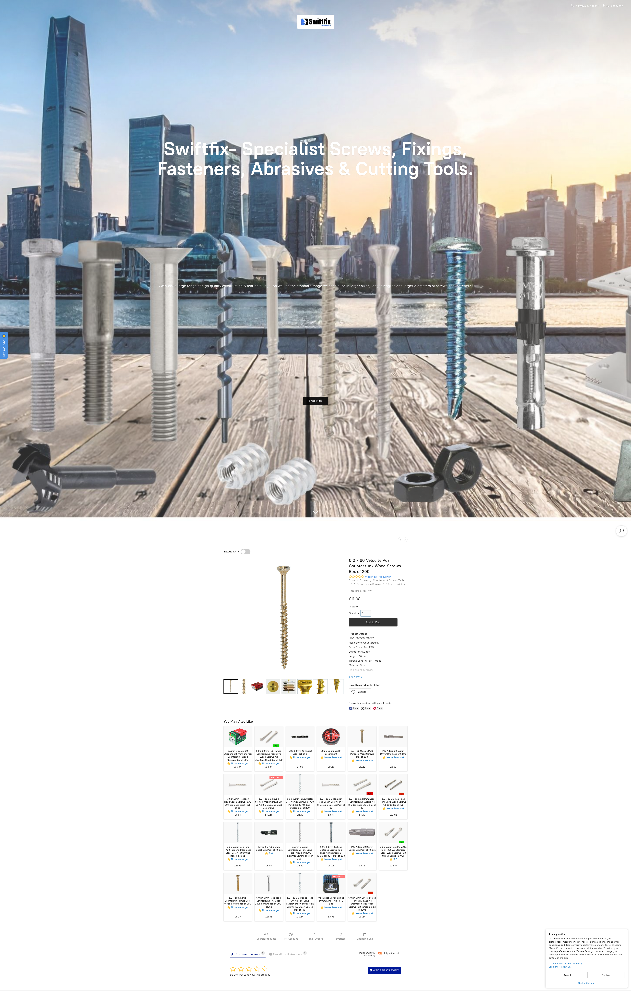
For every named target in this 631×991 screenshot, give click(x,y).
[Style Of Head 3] (273, 686)
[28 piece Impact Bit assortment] (331, 736)
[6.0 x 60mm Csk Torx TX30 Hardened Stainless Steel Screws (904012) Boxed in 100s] (238, 832)
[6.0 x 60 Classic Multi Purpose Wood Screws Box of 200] (362, 736)
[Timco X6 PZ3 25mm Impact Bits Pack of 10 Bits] (269, 832)
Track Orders (315, 938)
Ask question (385, 577)
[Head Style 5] (304, 686)
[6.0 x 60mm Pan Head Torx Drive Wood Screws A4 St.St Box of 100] (393, 784)
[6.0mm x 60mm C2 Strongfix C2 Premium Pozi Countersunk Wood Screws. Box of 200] (238, 736)
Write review (371, 577)
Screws (364, 580)
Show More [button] (355, 676)
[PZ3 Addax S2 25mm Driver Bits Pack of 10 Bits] (362, 832)
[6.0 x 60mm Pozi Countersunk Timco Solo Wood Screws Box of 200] (238, 883)
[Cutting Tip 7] (336, 686)
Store (352, 580)
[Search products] (621, 531)
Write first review (385, 970)
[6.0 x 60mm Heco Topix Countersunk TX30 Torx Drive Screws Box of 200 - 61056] (269, 883)
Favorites (340, 938)
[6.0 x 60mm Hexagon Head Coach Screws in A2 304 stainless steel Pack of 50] (238, 784)
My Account (291, 938)
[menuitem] (400, 539)
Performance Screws (368, 584)
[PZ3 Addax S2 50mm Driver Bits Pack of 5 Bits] (393, 736)
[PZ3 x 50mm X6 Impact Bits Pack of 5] (300, 736)
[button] (360, 692)
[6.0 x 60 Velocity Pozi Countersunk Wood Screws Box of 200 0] (230, 686)
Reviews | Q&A (3, 348)
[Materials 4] (288, 686)
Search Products (266, 938)
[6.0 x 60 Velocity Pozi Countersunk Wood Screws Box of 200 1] (243, 686)
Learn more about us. (560, 966)
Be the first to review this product (250, 974)
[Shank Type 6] (320, 686)
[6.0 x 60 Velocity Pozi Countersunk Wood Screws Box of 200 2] (257, 686)
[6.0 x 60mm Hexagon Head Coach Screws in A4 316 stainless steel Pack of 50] (331, 784)
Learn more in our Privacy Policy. (566, 963)
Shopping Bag (365, 938)
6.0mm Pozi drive (396, 584)
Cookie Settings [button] (586, 983)
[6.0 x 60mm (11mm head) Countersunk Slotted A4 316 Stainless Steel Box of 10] (362, 784)
